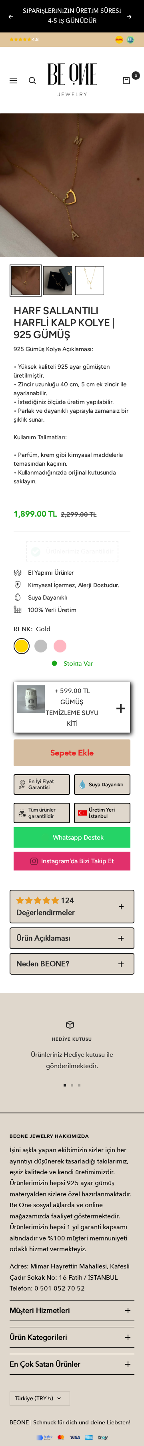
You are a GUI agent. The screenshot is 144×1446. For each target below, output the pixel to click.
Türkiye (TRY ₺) (34, 1398)
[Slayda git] (65, 1085)
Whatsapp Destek (78, 837)
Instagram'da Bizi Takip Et (77, 861)
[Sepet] (128, 80)
